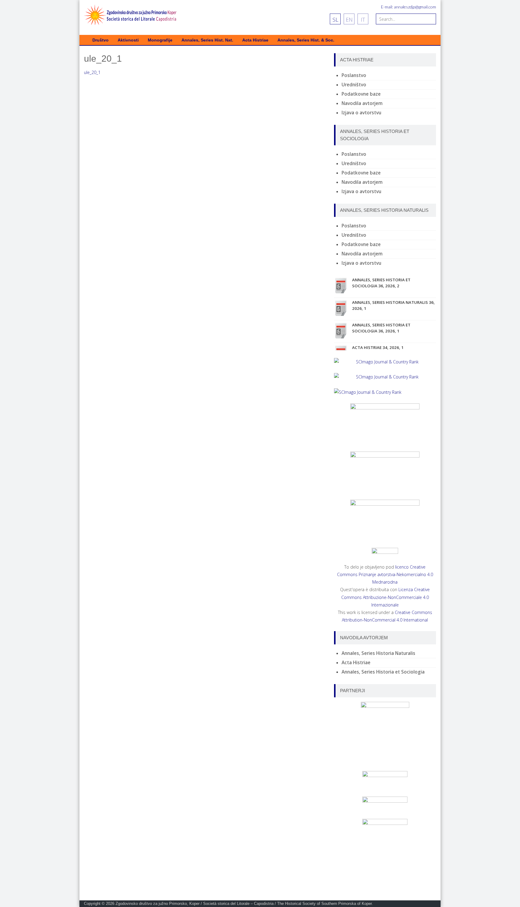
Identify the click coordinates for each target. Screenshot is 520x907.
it (363, 19)
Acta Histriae (255, 40)
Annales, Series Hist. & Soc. (305, 40)
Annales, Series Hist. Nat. (207, 40)
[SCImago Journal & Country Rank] (385, 362)
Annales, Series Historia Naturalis (378, 653)
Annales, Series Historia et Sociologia (383, 672)
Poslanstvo (354, 75)
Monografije (160, 40)
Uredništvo (354, 85)
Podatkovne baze (361, 94)
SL (335, 19)
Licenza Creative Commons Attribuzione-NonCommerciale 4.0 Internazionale (385, 597)
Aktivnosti (128, 40)
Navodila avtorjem (362, 103)
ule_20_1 (92, 72)
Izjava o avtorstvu (361, 113)
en (349, 19)
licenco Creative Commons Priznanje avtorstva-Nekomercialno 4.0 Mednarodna (385, 574)
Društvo (100, 40)
